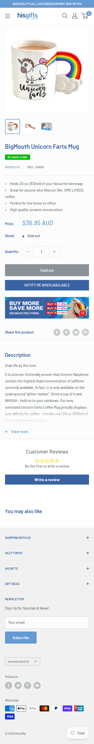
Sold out (47, 270)
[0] (85, 16)
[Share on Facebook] (56, 332)
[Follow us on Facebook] (8, 685)
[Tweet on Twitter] (75, 332)
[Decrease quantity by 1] (28, 251)
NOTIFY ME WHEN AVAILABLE (47, 285)
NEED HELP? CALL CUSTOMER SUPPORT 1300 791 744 (47, 4)
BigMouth (12, 167)
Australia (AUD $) (18, 661)
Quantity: (12, 251)
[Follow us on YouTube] (37, 685)
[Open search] (65, 16)
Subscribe (21, 637)
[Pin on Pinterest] (66, 332)
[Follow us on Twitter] (18, 685)
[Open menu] (7, 16)
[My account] (74, 16)
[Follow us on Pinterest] (27, 685)
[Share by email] (85, 332)
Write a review (47, 479)
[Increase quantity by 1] (54, 251)
